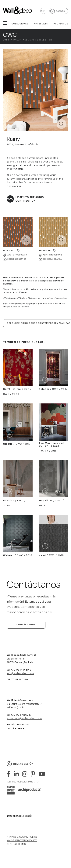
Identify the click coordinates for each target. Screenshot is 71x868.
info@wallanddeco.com (20, 673)
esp (43, 10)
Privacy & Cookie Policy (22, 836)
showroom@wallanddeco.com (24, 718)
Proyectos (61, 24)
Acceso (60, 11)
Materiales (41, 24)
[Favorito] (18, 250)
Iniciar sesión (23, 763)
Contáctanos (26, 624)
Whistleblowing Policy (22, 840)
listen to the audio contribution (30, 199)
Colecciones (20, 24)
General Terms (16, 844)
